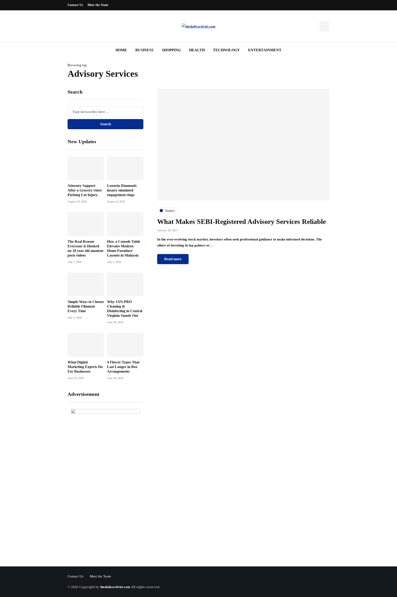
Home (121, 50)
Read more (172, 259)
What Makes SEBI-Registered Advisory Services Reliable (241, 221)
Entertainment (264, 50)
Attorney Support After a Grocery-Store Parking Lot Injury (85, 190)
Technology (226, 50)
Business (144, 50)
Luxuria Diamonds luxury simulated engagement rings (122, 190)
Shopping (171, 50)
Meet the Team (98, 5)
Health (197, 50)
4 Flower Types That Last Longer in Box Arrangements (123, 366)
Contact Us (75, 5)
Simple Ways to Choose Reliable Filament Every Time (86, 306)
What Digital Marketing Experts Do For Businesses (85, 366)
